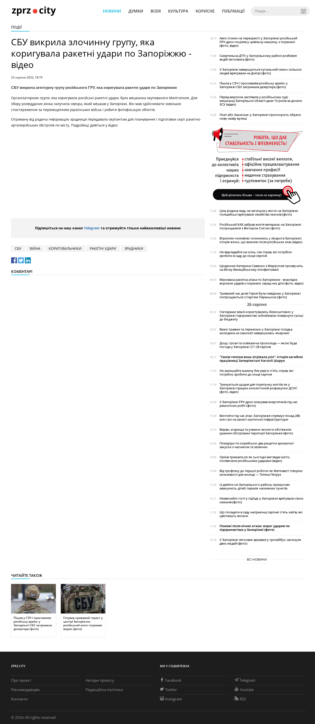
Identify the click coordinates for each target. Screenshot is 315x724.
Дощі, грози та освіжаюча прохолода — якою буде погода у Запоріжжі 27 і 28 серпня (258, 345)
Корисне (205, 11)
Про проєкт (21, 680)
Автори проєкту (100, 680)
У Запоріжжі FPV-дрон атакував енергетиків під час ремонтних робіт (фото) (259, 404)
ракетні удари (103, 248)
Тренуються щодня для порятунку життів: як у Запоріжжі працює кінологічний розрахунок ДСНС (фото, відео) (258, 388)
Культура (178, 11)
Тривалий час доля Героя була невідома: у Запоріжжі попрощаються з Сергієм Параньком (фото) (260, 295)
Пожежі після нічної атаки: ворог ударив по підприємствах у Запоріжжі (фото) (255, 528)
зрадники (134, 248)
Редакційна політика (104, 689)
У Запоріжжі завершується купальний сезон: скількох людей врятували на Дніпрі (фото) (261, 71)
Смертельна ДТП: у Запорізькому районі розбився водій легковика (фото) (258, 57)
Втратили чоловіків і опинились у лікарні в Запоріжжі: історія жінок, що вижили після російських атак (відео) (261, 240)
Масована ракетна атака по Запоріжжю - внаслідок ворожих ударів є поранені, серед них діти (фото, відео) (261, 281)
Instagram (173, 698)
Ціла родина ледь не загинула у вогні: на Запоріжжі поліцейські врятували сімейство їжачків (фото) (259, 212)
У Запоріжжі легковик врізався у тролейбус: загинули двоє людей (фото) (260, 541)
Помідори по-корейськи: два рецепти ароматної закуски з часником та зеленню (257, 445)
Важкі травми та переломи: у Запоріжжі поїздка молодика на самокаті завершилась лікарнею (256, 331)
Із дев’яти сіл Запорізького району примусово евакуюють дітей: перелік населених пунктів (255, 486)
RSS (243, 698)
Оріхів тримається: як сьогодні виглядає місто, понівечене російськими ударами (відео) (255, 459)
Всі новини (257, 559)
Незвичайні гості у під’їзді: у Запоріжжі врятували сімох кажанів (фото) (261, 500)
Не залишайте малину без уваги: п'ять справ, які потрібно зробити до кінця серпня (256, 372)
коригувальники (65, 248)
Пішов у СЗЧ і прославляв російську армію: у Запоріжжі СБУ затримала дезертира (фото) (254, 85)
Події (16, 27)
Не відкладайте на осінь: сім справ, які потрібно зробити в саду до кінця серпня (256, 254)
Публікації (233, 11)
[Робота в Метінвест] (257, 165)
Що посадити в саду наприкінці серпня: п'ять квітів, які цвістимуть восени (261, 514)
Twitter (171, 689)
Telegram (92, 228)
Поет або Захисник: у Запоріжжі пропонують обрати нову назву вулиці (260, 116)
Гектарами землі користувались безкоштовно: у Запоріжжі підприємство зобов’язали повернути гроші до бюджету (261, 315)
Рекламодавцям (25, 689)
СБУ (18, 248)
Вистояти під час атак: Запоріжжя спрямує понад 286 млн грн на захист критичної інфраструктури (260, 417)
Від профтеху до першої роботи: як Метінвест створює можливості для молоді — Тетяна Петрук (261, 472)
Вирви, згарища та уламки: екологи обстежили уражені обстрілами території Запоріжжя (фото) (256, 431)
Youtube (247, 689)
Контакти (19, 698)
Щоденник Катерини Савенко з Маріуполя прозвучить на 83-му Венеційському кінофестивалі (261, 267)
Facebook (173, 680)
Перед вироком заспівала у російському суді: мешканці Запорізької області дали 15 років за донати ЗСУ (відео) (261, 100)
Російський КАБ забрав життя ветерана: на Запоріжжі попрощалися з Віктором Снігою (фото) (260, 226)
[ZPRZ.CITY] (33, 11)
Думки (135, 11)
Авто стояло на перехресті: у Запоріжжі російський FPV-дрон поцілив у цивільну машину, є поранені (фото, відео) (258, 41)
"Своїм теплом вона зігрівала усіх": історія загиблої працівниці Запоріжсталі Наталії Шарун (261, 358)
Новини (112, 11)
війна (35, 248)
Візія (156, 11)
